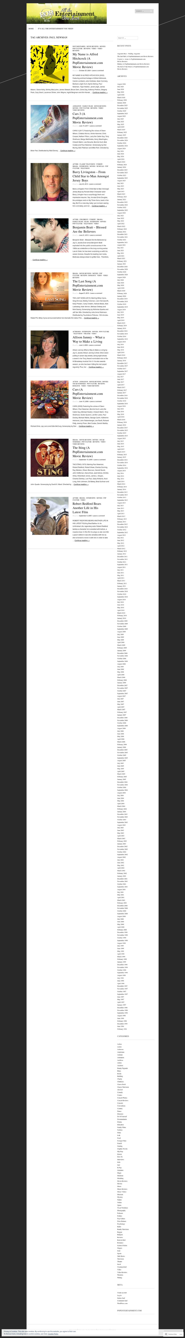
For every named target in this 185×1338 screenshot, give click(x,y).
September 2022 (122, 210)
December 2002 (122, 846)
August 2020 (121, 277)
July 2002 (120, 860)
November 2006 (122, 720)
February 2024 (122, 164)
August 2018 (121, 342)
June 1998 (120, 981)
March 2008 (121, 677)
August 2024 (121, 148)
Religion (120, 1234)
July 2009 (120, 634)
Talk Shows (121, 1256)
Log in (119, 1295)
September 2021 (122, 242)
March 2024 (121, 162)
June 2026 (120, 89)
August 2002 (121, 857)
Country (120, 1108)
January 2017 (121, 393)
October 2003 (121, 819)
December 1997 (122, 986)
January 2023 (121, 199)
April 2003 (120, 836)
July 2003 (120, 827)
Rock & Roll (121, 1240)
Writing (119, 1277)
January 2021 (121, 264)
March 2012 (121, 548)
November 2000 (122, 908)
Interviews (83, 166)
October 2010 (121, 594)
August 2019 (121, 309)
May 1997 (120, 999)
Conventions (121, 1106)
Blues (119, 1071)
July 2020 (120, 280)
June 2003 (120, 830)
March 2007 (121, 709)
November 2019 (122, 301)
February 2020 (122, 293)
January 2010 (121, 618)
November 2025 (122, 108)
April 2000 (120, 927)
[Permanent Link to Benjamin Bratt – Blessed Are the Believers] (50, 252)
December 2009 (122, 621)
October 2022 (121, 207)
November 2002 (122, 849)
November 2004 (122, 785)
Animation (77, 106)
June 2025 (120, 121)
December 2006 (122, 717)
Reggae (119, 1232)
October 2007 (121, 691)
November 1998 (122, 967)
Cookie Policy (53, 1334)
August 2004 (121, 793)
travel (119, 1264)
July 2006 (120, 731)
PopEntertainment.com (129, 1310)
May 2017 (120, 382)
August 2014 (121, 470)
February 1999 (122, 959)
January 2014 (121, 489)
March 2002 (121, 870)
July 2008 (120, 666)
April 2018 (120, 352)
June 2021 (120, 250)
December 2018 (122, 331)
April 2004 (120, 803)
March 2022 (121, 226)
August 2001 (121, 889)
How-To (120, 1157)
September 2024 (122, 146)
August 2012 (121, 535)
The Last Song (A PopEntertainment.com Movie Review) (88, 285)
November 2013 (122, 495)
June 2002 (120, 862)
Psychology (121, 1224)
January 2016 (121, 425)
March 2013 (121, 516)
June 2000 (120, 921)
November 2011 (122, 559)
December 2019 (122, 299)
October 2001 (121, 884)
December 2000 (122, 905)
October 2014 (121, 465)
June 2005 (120, 766)
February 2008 (122, 680)
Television (85, 168)
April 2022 (120, 223)
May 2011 (120, 575)
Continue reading (100, 92)
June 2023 (120, 186)
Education (120, 1124)
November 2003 (122, 817)
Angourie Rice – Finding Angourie (128, 53)
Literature (120, 1170)
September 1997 (122, 994)
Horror (119, 1154)
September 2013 (122, 500)
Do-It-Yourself (122, 1116)
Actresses (77, 331)
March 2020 (121, 291)
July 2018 (120, 344)
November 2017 (122, 366)
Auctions (120, 1065)
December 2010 (122, 588)
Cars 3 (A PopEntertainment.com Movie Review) (88, 117)
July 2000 (120, 919)
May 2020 (120, 285)
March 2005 (121, 774)
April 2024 (120, 159)
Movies (102, 46)
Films (86, 222)
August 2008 (121, 664)
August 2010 (121, 599)
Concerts (120, 1103)
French (119, 1143)
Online (119, 1202)
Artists (119, 1063)
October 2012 (121, 530)
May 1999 (120, 951)
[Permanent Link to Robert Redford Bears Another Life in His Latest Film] (50, 534)
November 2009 (122, 623)
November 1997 (122, 989)
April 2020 (120, 288)
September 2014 (122, 468)
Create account (122, 1292)
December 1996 (122, 1007)
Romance (92, 275)
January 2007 (121, 715)
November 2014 (122, 462)
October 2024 (121, 143)
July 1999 (120, 946)
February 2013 (122, 519)
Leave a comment (98, 70)
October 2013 (121, 497)
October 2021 (121, 240)
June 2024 (120, 154)
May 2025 (120, 124)
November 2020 (122, 269)
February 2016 (122, 422)
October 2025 (121, 111)
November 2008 (122, 656)
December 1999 (122, 932)
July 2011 (120, 570)
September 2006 (122, 725)
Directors (120, 1114)
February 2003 (122, 841)
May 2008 (120, 672)
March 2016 (121, 419)
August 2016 (121, 406)
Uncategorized (121, 1267)
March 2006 (121, 742)
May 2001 (120, 895)
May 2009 (120, 640)
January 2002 (121, 876)
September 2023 (122, 178)
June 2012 (120, 540)
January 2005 (121, 779)
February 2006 (122, 744)
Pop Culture (77, 48)
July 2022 (120, 215)
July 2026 (120, 86)
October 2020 (121, 272)
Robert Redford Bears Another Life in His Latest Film (87, 507)
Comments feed (122, 1300)
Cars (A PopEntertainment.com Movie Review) (88, 393)
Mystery (120, 1197)
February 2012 (122, 551)
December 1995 (122, 1024)
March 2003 (121, 838)
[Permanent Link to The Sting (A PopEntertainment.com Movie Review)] (50, 476)
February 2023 (122, 197)
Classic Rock (121, 1084)
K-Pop (119, 1167)
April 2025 (120, 127)
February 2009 (122, 648)
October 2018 (121, 336)
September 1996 (122, 1013)
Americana (120, 1052)
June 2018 (120, 347)
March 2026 (121, 97)
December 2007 (122, 685)
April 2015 (120, 449)
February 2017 (122, 390)
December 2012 (122, 524)
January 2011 (121, 586)
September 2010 (122, 597)
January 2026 (121, 103)
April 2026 (120, 95)
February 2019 (122, 325)
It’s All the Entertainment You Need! (55, 28)
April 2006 (120, 739)
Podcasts (120, 1213)
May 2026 (120, 92)
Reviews (87, 48)
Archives (120, 1060)
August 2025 (121, 116)
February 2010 (122, 615)
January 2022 (121, 232)
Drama (75, 166)
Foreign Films (121, 1141)
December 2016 (122, 395)
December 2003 (122, 814)
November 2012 (122, 527)
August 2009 (121, 631)
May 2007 (120, 704)
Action (75, 382)
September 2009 (122, 629)
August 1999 (121, 943)
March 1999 (121, 956)
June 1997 (120, 997)
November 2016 (122, 398)
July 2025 (120, 119)
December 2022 (122, 202)
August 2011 (121, 567)
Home (31, 28)
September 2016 (122, 403)
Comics (119, 1095)
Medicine (120, 1175)
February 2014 (122, 487)
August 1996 (121, 1015)
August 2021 (121, 245)
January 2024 (121, 167)
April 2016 (120, 417)
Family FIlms (87, 106)
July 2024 (120, 151)
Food (119, 1138)
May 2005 (120, 768)
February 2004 (122, 809)
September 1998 (122, 972)
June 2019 (120, 315)
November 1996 (122, 1010)
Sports (119, 1253)
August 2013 (121, 503)
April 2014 (120, 481)
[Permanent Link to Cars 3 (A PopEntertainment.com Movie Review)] (50, 142)
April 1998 (120, 983)
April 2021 (120, 256)
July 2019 (120, 312)
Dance (119, 1111)
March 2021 (121, 258)
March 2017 (121, 387)
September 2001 (122, 887)
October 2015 (121, 433)
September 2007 (122, 693)
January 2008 (121, 682)
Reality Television (123, 1229)
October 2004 (121, 787)
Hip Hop (120, 1151)
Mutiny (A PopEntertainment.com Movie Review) (133, 64)
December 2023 (122, 170)
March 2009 (121, 645)
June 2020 (120, 283)
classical (120, 1089)
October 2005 (121, 755)
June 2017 (120, 379)
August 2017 (121, 374)
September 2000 (122, 913)
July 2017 (120, 377)
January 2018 (121, 360)
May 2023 (120, 189)
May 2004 (120, 801)
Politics (119, 1216)
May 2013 (120, 511)
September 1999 (122, 940)
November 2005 (122, 752)
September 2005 (122, 758)
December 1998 (122, 964)
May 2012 (120, 543)
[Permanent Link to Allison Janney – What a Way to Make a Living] (50, 368)
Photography (121, 1210)
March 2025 (121, 129)
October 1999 (121, 938)
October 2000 (121, 911)
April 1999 (120, 954)
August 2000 (121, 916)
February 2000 (122, 930)
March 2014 (121, 484)
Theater (87, 334)
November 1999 (122, 935)
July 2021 (120, 248)
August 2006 (121, 728)
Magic (119, 1173)
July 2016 (120, 409)
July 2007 (120, 699)
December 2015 (122, 428)
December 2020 (122, 266)
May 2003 (120, 833)
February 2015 (122, 454)
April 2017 (120, 385)
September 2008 (122, 661)
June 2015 (120, 444)
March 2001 (121, 900)
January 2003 (121, 844)
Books (119, 1073)
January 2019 (121, 328)
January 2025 (121, 135)
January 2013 (121, 521)
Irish (118, 1162)
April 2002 (120, 868)
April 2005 (120, 771)
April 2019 (120, 320)
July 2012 (120, 538)
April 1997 (120, 1002)
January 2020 (121, 296)
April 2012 (120, 546)
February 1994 (122, 1029)
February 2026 (122, 100)
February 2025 (122, 132)
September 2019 (122, 307)
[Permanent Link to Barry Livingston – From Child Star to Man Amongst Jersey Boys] (50, 200)
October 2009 (121, 626)
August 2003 (121, 825)
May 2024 (120, 156)
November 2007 (122, 688)
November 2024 (122, 140)
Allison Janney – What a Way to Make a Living (89, 339)
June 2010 (120, 605)
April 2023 (120, 191)
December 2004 (122, 782)
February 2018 (122, 358)
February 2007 (122, 712)
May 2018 (120, 350)
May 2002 (120, 865)
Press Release (121, 1221)
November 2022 (122, 205)
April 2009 (120, 642)
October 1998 (121, 970)
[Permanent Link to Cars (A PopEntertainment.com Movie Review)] (50, 418)
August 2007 (121, 696)
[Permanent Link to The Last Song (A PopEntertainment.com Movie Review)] (50, 309)
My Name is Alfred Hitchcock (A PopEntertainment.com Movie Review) (88, 60)
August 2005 (121, 760)
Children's (83, 219)
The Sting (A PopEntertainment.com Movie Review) (88, 451)
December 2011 (122, 556)
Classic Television (87, 164)
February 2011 (122, 583)
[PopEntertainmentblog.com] (72, 13)
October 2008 (121, 658)
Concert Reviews (122, 1100)
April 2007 (120, 707)
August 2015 (121, 438)
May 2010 (120, 607)
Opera (119, 1205)
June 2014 (120, 476)
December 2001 (122, 879)
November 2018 (122, 334)
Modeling (120, 1178)
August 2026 (121, 84)
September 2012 (122, 532)
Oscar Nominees (79, 384)
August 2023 (121, 180)
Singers (119, 1248)
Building (120, 1076)
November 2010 (122, 591)
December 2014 (122, 460)
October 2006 (121, 723)
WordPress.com (122, 1303)
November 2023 (122, 172)
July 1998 (120, 978)
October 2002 (121, 852)
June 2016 (120, 411)
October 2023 (121, 175)
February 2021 (122, 261)
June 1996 (120, 1018)
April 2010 (120, 610)
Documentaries (79, 46)
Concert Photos (122, 1098)
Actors (75, 164)
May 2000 (120, 924)
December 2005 (122, 750)
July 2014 (120, 473)
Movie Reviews (92, 46)
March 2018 (121, 355)
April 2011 (120, 578)
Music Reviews (122, 1189)
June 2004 (120, 798)
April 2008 (120, 674)
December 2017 (122, 363)
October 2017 (121, 368)
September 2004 (122, 790)
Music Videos (121, 1192)
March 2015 (121, 452)
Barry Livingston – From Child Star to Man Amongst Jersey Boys (91, 176)
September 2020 (122, 274)
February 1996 (122, 1021)
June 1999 (120, 948)
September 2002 (122, 854)
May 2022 (120, 221)
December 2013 (122, 492)
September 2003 (122, 822)
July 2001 (120, 892)
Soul (118, 1251)
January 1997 (121, 1005)
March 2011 (121, 580)
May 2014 (120, 479)
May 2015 (120, 446)
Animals (120, 1055)
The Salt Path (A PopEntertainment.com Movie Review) (135, 56)
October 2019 (121, 304)
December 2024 (122, 138)
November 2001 (122, 881)
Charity (119, 1079)
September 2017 (122, 371)
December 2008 (122, 653)
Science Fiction (122, 1245)
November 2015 (122, 430)
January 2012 (121, 554)
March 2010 (121, 613)
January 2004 (121, 811)
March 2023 (121, 194)
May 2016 (120, 414)
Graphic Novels (122, 1149)
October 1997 (121, 991)
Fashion (119, 1130)
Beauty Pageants (122, 1068)
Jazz (118, 1165)
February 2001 (122, 903)
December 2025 (122, 105)
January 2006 (121, 747)
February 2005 (122, 776)
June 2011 (120, 572)
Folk (118, 1135)
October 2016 (121, 401)
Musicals (100, 166)
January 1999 (121, 962)
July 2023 (120, 183)
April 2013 (120, 513)
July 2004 (120, 795)
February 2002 (122, 873)
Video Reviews (78, 110)
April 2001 (120, 897)
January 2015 (121, 457)
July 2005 (120, 763)
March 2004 (121, 806)
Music (119, 1186)
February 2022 (122, 229)
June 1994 (120, 1026)
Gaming (119, 1146)
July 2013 (120, 505)
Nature (119, 1200)
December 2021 (122, 234)
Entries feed (121, 1298)
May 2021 (120, 253)
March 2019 (121, 323)
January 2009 (121, 650)
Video (94, 48)
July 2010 (120, 602)
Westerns (120, 1275)
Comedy (99, 164)
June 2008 (120, 669)
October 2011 (121, 562)
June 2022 (120, 218)
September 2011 (122, 564)
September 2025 (122, 113)
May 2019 (120, 317)
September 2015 (122, 436)
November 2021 (122, 237)
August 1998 (121, 975)
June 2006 (120, 734)
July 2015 (120, 441)
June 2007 (120, 701)
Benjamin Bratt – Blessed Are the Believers (89, 229)
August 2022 (121, 213)
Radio (119, 1226)
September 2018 (122, 339)
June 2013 (120, 508)
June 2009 (120, 637)
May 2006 (120, 736)
